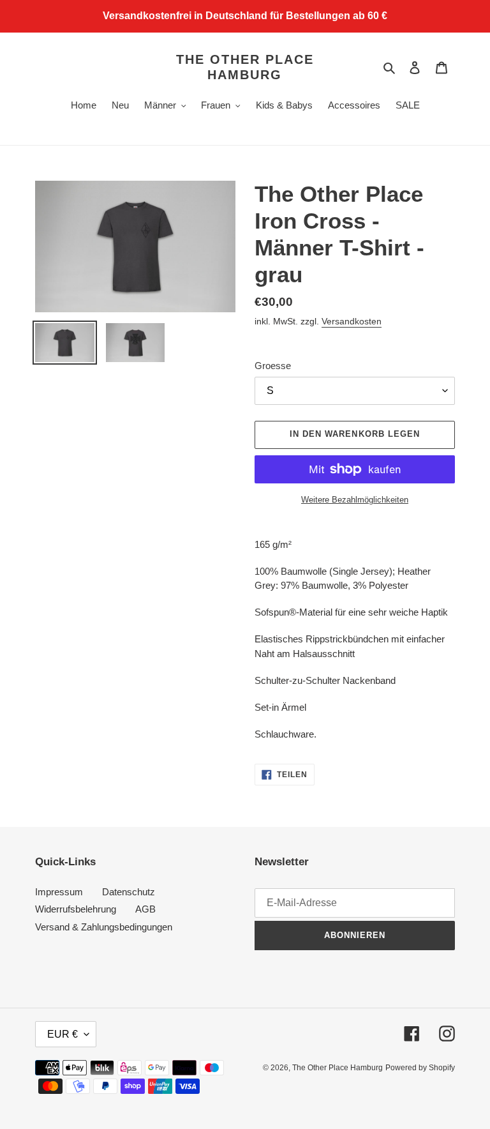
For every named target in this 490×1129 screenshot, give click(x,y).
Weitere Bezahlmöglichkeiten (354, 499)
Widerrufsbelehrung (75, 909)
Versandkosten (352, 321)
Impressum (59, 891)
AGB (145, 909)
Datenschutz (128, 891)
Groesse (273, 365)
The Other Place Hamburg (245, 67)
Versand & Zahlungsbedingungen (103, 926)
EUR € (62, 1034)
